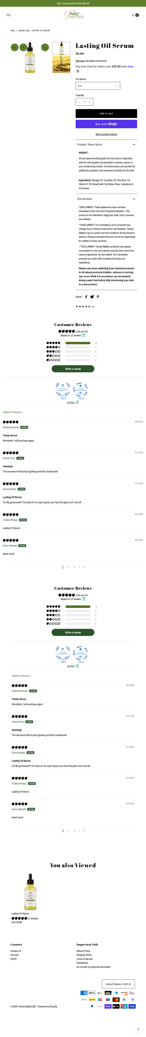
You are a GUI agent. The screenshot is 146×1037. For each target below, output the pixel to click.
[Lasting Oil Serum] (30, 891)
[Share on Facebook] (86, 296)
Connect (14, 955)
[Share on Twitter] (92, 296)
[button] (53, 343)
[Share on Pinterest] (98, 296)
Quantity (80, 95)
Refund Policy (83, 951)
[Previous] (15, 47)
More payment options (106, 134)
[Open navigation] (8, 15)
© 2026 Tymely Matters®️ (23, 1006)
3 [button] (74, 567)
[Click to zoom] (45, 47)
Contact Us (15, 951)
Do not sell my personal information (94, 967)
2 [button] (68, 567)
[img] (10, 422)
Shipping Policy (84, 955)
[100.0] (63, 390)
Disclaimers (84, 199)
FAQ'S (13, 959)
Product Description (89, 144)
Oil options (81, 79)
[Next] (23, 47)
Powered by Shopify (47, 1006)
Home (12, 30)
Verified (71, 402)
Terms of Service (85, 959)
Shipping (80, 61)
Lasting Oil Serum (20, 913)
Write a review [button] (73, 369)
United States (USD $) (118, 984)
